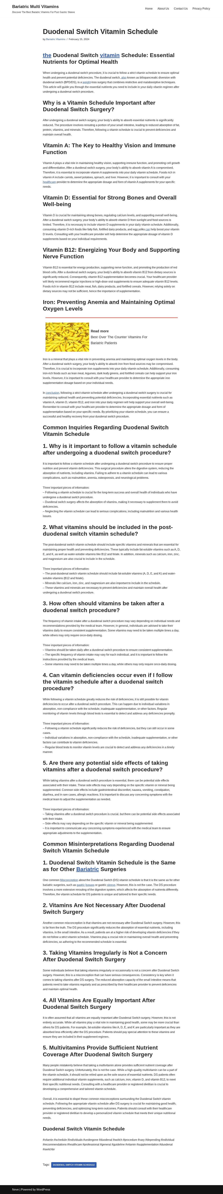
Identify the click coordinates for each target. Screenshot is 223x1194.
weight (87, 82)
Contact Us (181, 8)
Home (149, 8)
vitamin (110, 55)
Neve (15, 1189)
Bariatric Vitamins (55, 39)
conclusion (52, 392)
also (123, 77)
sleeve (111, 884)
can (147, 229)
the (47, 55)
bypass (90, 884)
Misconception (69, 880)
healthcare (49, 182)
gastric (81, 884)
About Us (163, 8)
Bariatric (87, 869)
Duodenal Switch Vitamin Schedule (74, 1165)
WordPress (43, 1189)
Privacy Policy (201, 8)
